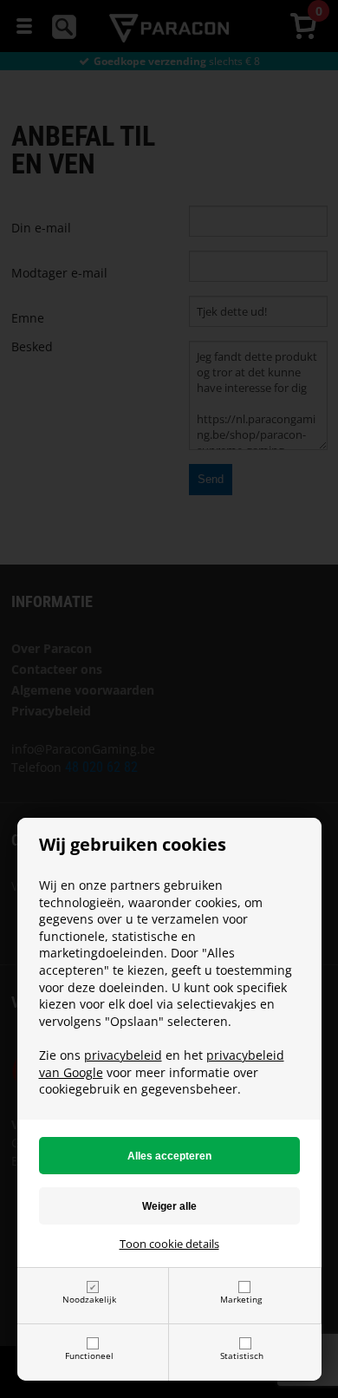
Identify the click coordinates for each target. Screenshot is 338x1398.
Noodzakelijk (89, 1299)
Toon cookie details (169, 1244)
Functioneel (89, 1355)
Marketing (241, 1299)
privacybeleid (123, 1055)
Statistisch (241, 1355)
